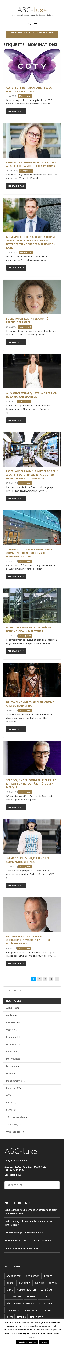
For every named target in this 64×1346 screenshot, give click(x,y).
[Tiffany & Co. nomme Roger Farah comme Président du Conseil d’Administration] (32, 527)
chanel (53, 1283)
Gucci (9, 1317)
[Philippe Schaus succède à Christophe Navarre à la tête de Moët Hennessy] (32, 914)
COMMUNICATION (26, 1289)
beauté (48, 1276)
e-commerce (46, 1303)
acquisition (33, 1276)
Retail (9, 1102)
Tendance (11, 1124)
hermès (21, 1317)
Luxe (8, 1073)
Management (24, 96)
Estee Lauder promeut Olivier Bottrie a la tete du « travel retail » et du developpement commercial (32, 475)
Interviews (11, 1058)
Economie (11, 1036)
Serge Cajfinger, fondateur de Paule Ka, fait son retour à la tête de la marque (31, 784)
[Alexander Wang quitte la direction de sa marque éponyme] (32, 371)
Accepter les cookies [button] (27, 1342)
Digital (9, 1029)
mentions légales (49, 1329)
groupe (48, 1310)
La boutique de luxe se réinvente (21, 1248)
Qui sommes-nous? (18, 1160)
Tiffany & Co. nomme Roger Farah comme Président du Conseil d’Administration (29, 553)
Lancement (12, 1066)
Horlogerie (36, 1317)
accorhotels (13, 1276)
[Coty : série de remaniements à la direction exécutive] (32, 66)
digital (44, 1296)
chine (9, 1289)
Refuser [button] (44, 1342)
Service (9, 1109)
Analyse (10, 1015)
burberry (24, 1283)
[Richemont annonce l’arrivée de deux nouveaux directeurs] (32, 605)
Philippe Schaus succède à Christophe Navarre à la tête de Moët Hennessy (28, 940)
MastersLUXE (13, 1088)
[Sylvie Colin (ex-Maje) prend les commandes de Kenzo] (32, 836)
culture (30, 1296)
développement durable (20, 1303)
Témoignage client (16, 1117)
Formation (11, 1044)
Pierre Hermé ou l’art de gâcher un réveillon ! (27, 1240)
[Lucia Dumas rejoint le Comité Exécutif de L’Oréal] (32, 297)
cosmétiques (13, 1296)
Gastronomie (31, 1310)
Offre (8, 1095)
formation (12, 1310)
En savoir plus (16, 111)
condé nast (47, 1289)
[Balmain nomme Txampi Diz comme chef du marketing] (32, 680)
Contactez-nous (12, 1174)
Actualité (11, 1007)
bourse (10, 1283)
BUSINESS (39, 1283)
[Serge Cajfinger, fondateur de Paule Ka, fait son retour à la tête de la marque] (32, 758)
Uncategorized (14, 1131)
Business (10, 1022)
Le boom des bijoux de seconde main (23, 1232)
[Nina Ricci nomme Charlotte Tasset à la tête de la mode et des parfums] (32, 140)
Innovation (12, 1051)
